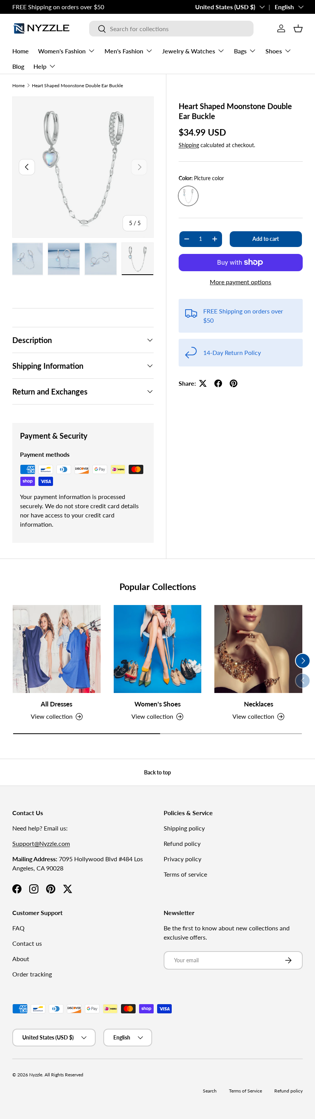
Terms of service (185, 874)
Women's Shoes (157, 704)
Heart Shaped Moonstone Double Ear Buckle (77, 85)
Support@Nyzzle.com (41, 843)
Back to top (157, 772)
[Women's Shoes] (158, 649)
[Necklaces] (258, 649)
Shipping (189, 145)
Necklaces (258, 704)
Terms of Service (245, 1091)
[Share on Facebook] (218, 383)
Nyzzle (35, 1075)
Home (20, 51)
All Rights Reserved (64, 1075)
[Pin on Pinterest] (233, 383)
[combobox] (171, 28)
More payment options (240, 281)
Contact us (27, 943)
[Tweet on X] (203, 383)
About (20, 958)
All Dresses (56, 704)
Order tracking (32, 974)
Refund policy (182, 843)
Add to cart (265, 238)
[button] (298, 28)
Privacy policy (182, 858)
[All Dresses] (57, 649)
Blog (18, 66)
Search (210, 1091)
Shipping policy (184, 828)
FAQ (18, 928)
